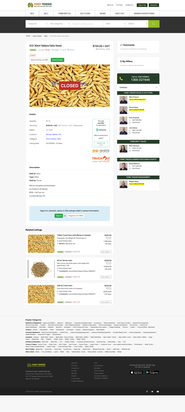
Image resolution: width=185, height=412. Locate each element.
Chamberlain (44, 330)
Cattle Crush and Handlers (49, 332)
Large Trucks (94, 344)
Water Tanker (89, 346)
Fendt (52, 330)
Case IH (35, 330)
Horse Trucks (83, 344)
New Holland (100, 330)
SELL (46, 14)
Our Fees (119, 5)
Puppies (49, 339)
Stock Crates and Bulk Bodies (35, 346)
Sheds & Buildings (31, 327)
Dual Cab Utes (101, 342)
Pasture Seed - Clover (78, 352)
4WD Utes (54, 342)
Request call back (101, 144)
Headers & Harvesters (89, 325)
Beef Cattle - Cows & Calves (64, 337)
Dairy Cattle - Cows (125, 337)
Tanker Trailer (51, 346)
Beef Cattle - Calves (47, 337)
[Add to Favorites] (79, 252)
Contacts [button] (123, 87)
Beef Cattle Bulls (96, 337)
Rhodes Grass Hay (98, 349)
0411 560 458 (136, 166)
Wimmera (69, 243)
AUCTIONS (85, 14)
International (60, 330)
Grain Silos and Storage (55, 325)
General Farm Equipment (140, 323)
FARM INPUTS (64, 14)
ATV (60, 342)
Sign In (141, 5)
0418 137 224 (136, 148)
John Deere (70, 330)
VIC (60, 134)
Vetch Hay (116, 349)
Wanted (74, 373)
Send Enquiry (57, 60)
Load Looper (75, 378)
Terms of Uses (99, 371)
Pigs (42, 339)
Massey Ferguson (88, 330)
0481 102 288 (136, 130)
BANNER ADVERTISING (144, 14)
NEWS (103, 14)
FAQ (95, 363)
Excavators (97, 323)
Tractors (125, 327)
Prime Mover (138, 344)
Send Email (136, 122)
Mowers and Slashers (121, 325)
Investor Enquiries (77, 381)
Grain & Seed (37, 36)
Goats (27, 339)
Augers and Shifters (49, 323)
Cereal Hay (48, 349)
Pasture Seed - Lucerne (95, 352)
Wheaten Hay (126, 349)
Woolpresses (56, 334)
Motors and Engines (105, 325)
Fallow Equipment (109, 323)
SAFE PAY (119, 14)
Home (28, 36)
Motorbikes (111, 342)
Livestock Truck (106, 344)
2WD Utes (45, 342)
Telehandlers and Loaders (98, 327)
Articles (73, 376)
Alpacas (36, 337)
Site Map (97, 368)
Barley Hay (39, 349)
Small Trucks (149, 344)
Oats (45, 36)
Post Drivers (134, 325)
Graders (43, 325)
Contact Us (129, 5)
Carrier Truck (42, 344)
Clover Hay (57, 349)
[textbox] (37, 23)
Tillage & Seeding (114, 327)
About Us (110, 5)
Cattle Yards (64, 332)
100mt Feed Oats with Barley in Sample (74, 235)
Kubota (78, 330)
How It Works (98, 365)
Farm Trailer (62, 344)
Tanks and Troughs (44, 334)
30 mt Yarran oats (64, 260)
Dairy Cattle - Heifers (139, 337)
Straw (108, 349)
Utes (119, 342)
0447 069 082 (136, 120)
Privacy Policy (99, 373)
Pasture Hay (86, 349)
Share (71, 50)
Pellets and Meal (110, 352)
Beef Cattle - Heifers (82, 337)
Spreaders (67, 327)
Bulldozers (68, 323)
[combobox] (37, 23)
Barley (37, 352)
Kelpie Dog (35, 339)
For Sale (74, 371)
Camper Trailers (70, 342)
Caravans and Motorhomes (85, 342)
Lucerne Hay (67, 349)
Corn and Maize (46, 352)
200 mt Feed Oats (64, 286)
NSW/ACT (92, 271)
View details (105, 252)
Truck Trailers (78, 346)
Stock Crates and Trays (80, 327)
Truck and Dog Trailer (65, 346)
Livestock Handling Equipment (101, 332)
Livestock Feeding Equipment (79, 332)
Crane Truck (53, 344)
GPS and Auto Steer (32, 325)
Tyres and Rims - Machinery (146, 327)
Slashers (51, 327)
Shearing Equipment (149, 332)
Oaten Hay (77, 349)
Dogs (150, 337)
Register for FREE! (76, 216)
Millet (62, 352)
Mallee (55, 134)
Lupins (56, 352)
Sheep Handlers (31, 334)
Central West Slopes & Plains (78, 271)
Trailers (132, 327)
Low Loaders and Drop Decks (122, 344)
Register (154, 5)
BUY (32, 14)
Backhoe (60, 323)
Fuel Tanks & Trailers (123, 323)
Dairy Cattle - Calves (109, 337)
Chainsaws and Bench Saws (83, 323)
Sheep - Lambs (69, 339)
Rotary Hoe (143, 325)
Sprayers (59, 327)
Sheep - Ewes (58, 339)
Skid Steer (42, 327)
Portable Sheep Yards (120, 332)
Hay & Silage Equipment (72, 325)
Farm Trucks (73, 344)
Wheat (119, 352)
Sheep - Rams (81, 339)
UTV (124, 342)
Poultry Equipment (135, 332)
